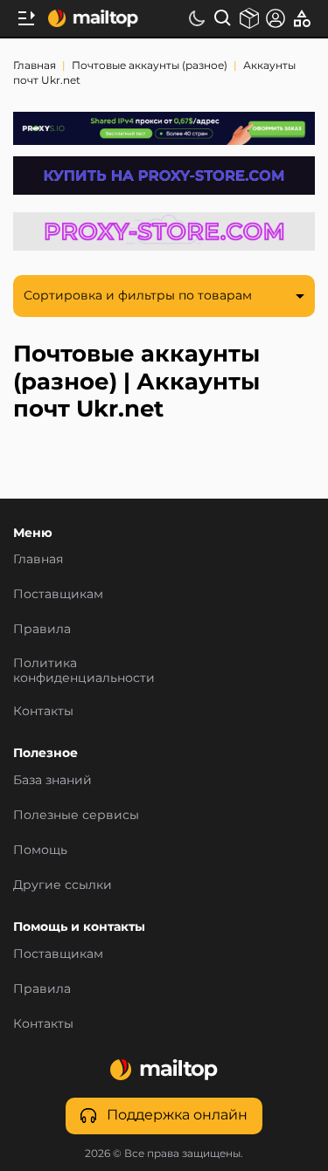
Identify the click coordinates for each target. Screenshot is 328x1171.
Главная (36, 66)
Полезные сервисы (76, 815)
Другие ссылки (62, 885)
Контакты (43, 711)
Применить (84, 671)
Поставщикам (58, 954)
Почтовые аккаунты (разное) (151, 66)
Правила (42, 989)
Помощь (40, 850)
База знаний (52, 780)
